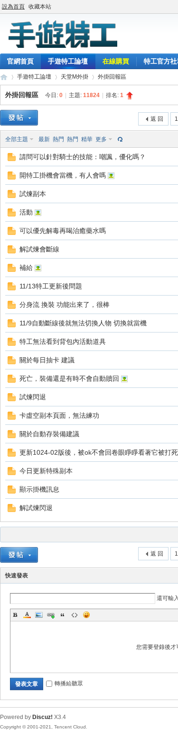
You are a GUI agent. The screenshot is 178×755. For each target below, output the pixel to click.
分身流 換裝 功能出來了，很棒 (64, 304)
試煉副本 (32, 194)
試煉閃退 (32, 397)
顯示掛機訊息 (39, 489)
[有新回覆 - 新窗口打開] (12, 159)
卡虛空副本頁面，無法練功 (59, 415)
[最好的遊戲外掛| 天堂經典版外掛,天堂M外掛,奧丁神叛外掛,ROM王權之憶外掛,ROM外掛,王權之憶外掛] (61, 48)
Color (27, 615)
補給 (26, 267)
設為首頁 (13, 6)
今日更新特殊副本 (46, 471)
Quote (62, 615)
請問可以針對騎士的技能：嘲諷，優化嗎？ (82, 157)
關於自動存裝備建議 (49, 434)
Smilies (86, 615)
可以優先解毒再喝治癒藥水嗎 (62, 230)
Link (51, 615)
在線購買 (116, 61)
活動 (26, 212)
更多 (101, 139)
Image (39, 615)
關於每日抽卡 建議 (47, 360)
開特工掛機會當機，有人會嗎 (62, 175)
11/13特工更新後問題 (50, 286)
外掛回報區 (112, 76)
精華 (87, 139)
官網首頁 (20, 61)
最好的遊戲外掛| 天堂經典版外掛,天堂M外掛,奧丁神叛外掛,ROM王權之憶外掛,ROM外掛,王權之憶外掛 (4, 77)
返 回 (156, 119)
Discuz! (42, 717)
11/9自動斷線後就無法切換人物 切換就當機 (83, 323)
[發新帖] (19, 118)
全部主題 (16, 139)
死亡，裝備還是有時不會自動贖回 (69, 378)
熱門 (58, 139)
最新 (44, 139)
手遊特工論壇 (68, 61)
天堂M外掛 (74, 76)
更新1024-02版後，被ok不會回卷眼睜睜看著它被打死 (98, 452)
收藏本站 (39, 6)
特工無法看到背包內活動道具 (62, 341)
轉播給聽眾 (69, 683)
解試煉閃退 (36, 508)
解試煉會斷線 (39, 249)
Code (74, 615)
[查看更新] (119, 139)
